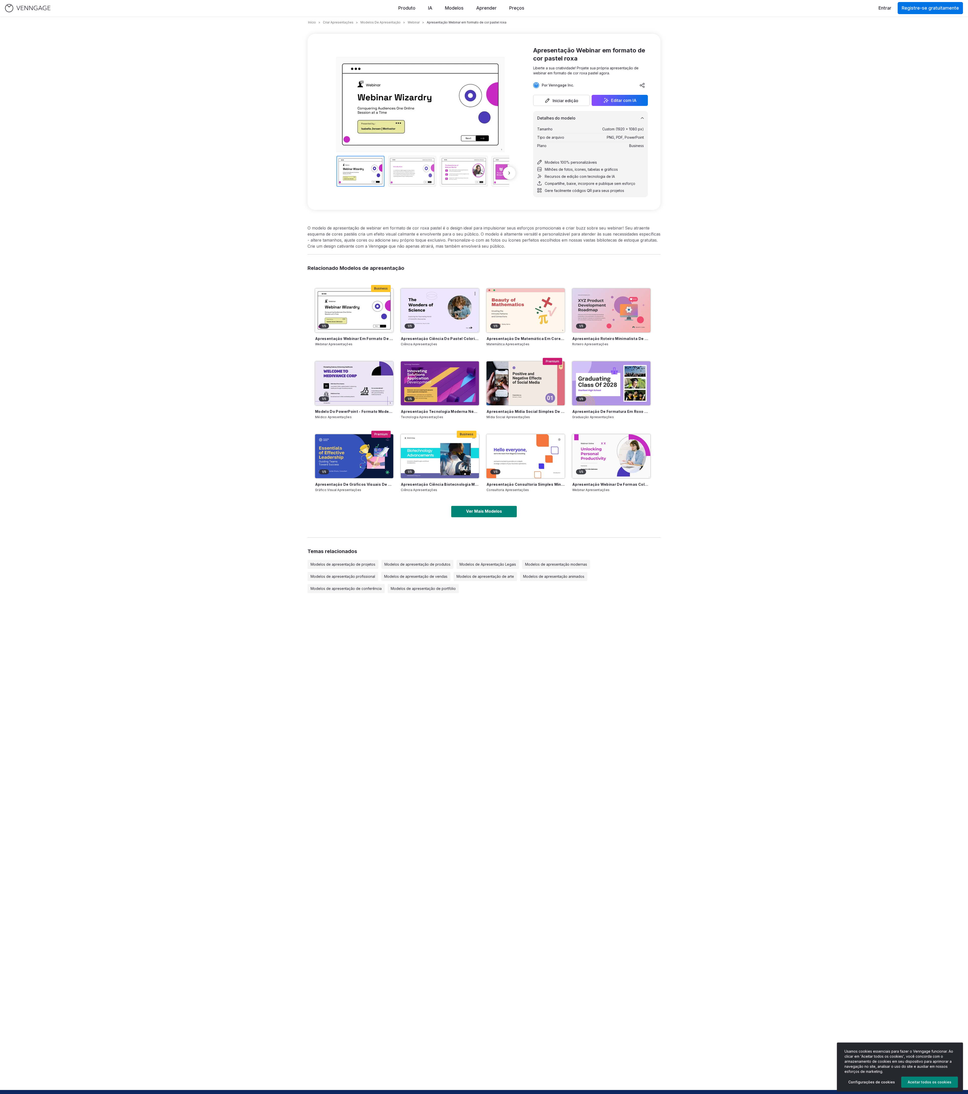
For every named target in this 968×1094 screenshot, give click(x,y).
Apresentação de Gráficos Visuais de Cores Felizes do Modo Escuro (354, 484)
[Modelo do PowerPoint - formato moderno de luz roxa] (354, 383)
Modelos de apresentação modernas (556, 564)
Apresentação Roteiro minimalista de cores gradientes (611, 338)
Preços (516, 8)
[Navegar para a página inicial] (27, 8)
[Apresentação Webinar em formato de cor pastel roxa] (354, 310)
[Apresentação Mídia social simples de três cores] (526, 383)
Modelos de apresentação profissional (343, 576)
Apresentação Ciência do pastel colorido (440, 338)
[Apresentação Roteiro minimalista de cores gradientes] (611, 310)
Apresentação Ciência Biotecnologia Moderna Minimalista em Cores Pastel (440, 484)
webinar (414, 22)
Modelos (454, 8)
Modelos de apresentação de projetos (343, 564)
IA (430, 8)
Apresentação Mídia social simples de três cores (526, 411)
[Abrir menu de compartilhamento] (642, 85)
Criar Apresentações (338, 22)
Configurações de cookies (871, 1082)
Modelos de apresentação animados (553, 576)
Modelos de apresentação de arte (485, 576)
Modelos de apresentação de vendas (415, 576)
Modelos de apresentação (380, 22)
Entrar (885, 8)
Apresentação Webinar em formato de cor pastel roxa (354, 338)
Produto (406, 8)
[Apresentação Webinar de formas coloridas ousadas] (611, 456)
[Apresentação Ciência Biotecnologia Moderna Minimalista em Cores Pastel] (440, 456)
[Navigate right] (509, 173)
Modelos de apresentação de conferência (346, 588)
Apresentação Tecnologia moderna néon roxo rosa (440, 411)
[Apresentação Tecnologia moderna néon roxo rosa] (440, 383)
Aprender (486, 8)
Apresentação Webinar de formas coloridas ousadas (611, 484)
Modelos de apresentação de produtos (417, 564)
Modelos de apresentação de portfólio (423, 588)
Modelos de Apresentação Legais (488, 564)
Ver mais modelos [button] (484, 511)
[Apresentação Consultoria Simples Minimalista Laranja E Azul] (526, 456)
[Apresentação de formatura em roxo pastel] (611, 383)
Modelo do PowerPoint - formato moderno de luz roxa (354, 411)
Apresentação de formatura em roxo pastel (611, 411)
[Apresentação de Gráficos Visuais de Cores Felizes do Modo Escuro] (354, 456)
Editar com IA (624, 100)
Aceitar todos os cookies (929, 1082)
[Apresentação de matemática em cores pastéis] (526, 310)
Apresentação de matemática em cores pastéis (526, 338)
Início (312, 22)
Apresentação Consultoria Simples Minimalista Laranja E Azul (526, 484)
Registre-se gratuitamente (930, 8)
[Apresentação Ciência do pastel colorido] (440, 310)
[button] (561, 100)
